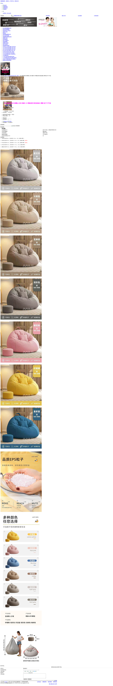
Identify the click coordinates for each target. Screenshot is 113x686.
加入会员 (9, 13)
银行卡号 (64, 15)
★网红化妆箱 (5, 42)
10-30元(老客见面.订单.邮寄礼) (9, 54)
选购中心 (8, 1)
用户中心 (12, 1)
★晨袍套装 (5, 39)
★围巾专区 (5, 37)
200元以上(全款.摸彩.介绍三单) (9, 46)
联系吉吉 (55, 681)
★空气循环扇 (5, 40)
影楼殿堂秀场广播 (17, 15)
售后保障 (48, 15)
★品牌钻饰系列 (6, 45)
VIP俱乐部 (96, 15)
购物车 (5, 9)
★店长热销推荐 (6, 29)
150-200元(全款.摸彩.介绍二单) (9, 47)
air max (5, 681)
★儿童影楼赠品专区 (7, 28)
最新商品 (6, 6)
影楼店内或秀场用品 (7, 60)
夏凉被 (4, 33)
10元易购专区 (5, 55)
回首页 (5, 5)
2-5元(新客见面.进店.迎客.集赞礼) (10, 57)
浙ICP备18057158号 (53, 683)
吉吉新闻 (80, 15)
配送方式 (17, 1)
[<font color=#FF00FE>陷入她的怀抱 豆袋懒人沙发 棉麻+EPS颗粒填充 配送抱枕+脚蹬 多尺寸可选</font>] (12, 99)
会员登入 (5, 13)
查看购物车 (2, 1)
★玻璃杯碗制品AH (7, 34)
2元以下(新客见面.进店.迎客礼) (9, 58)
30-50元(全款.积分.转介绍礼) (9, 52)
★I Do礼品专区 (6, 35)
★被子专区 (5, 31)
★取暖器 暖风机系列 (7, 36)
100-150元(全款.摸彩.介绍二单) (9, 49)
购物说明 (6, 7)
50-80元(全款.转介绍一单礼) (8, 51)
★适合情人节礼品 (6, 30)
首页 (6, 75)
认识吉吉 (39, 681)
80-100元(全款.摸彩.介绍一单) (9, 50)
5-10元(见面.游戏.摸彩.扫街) (8, 56)
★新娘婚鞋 (5, 41)
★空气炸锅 (5, 44)
